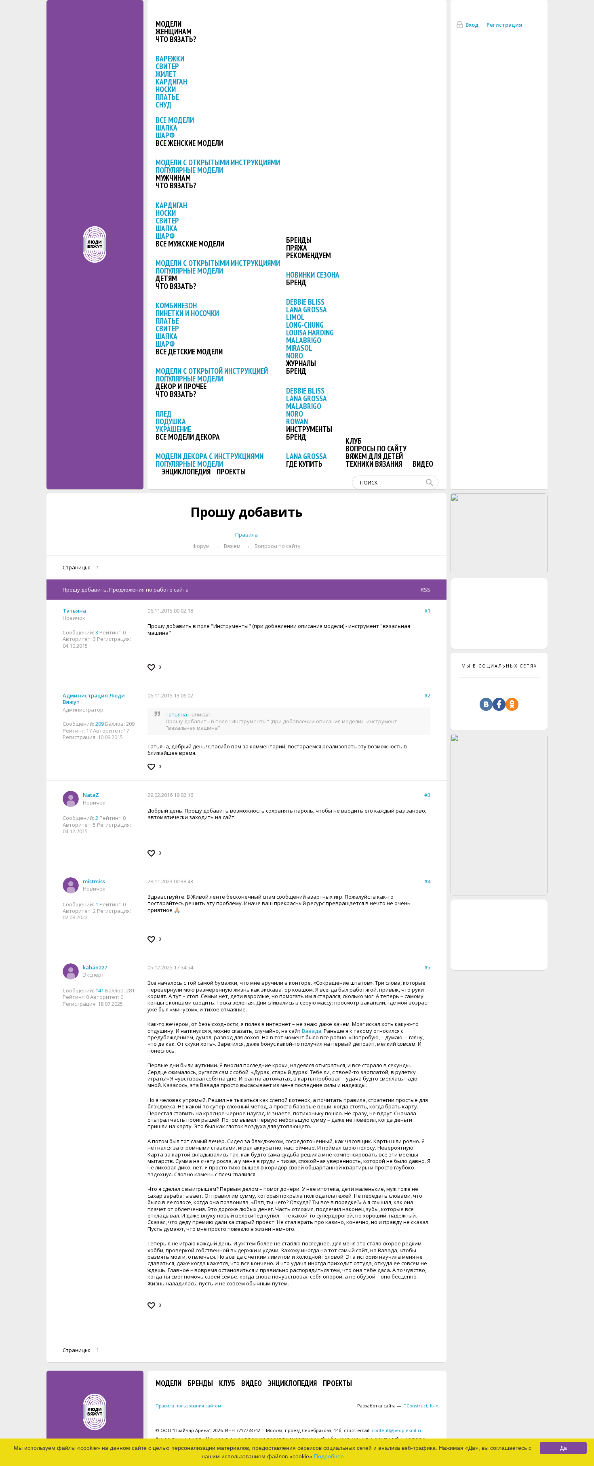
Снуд (164, 105)
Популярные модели (189, 170)
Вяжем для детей (374, 456)
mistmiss (94, 881)
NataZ (91, 794)
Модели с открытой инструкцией (212, 371)
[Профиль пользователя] (71, 799)
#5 (427, 967)
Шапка (166, 128)
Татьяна (74, 610)
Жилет (166, 74)
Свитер (167, 66)
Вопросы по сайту (376, 448)
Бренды (299, 240)
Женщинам (174, 31)
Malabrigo (303, 340)
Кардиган (171, 81)
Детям (166, 278)
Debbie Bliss (305, 302)
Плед (164, 414)
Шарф (165, 135)
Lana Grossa (306, 309)
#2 (427, 695)
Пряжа (296, 248)
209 (99, 723)
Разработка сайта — (392, 1406)
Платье (167, 97)
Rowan (297, 421)
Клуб (353, 441)
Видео (423, 464)
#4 (427, 881)
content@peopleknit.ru (397, 1430)
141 (99, 990)
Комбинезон (176, 305)
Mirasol (299, 348)
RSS (425, 589)
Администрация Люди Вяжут (94, 699)
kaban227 (95, 967)
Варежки (170, 58)
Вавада (311, 1030)
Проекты (231, 471)
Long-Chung (305, 325)
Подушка (171, 421)
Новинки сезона (312, 275)
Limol (295, 317)
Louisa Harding (310, 332)
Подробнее (329, 1456)
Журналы (301, 363)
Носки (166, 89)
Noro (294, 355)
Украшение (173, 429)
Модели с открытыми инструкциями (218, 162)
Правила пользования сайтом (188, 1406)
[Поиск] (431, 482)
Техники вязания (373, 464)
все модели (175, 120)
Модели (168, 24)
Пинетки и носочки (187, 313)
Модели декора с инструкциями (209, 456)
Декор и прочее (181, 386)
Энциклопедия (186, 471)
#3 (427, 794)
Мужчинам (173, 178)
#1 (427, 610)
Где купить (304, 464)
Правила (246, 534)
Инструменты (309, 429)
